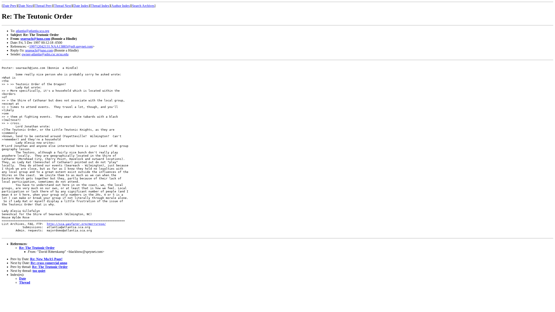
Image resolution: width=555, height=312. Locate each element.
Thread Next (62, 6)
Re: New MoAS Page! (46, 259)
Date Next (26, 6)
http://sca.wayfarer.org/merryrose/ (76, 224)
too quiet (39, 271)
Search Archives (143, 6)
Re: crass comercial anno (49, 263)
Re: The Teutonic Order (37, 248)
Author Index (120, 6)
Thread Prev (43, 6)
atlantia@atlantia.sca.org (32, 31)
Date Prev (9, 6)
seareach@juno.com (35, 39)
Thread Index (100, 6)
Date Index (81, 6)
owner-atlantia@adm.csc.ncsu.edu (45, 54)
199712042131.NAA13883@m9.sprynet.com (61, 46)
